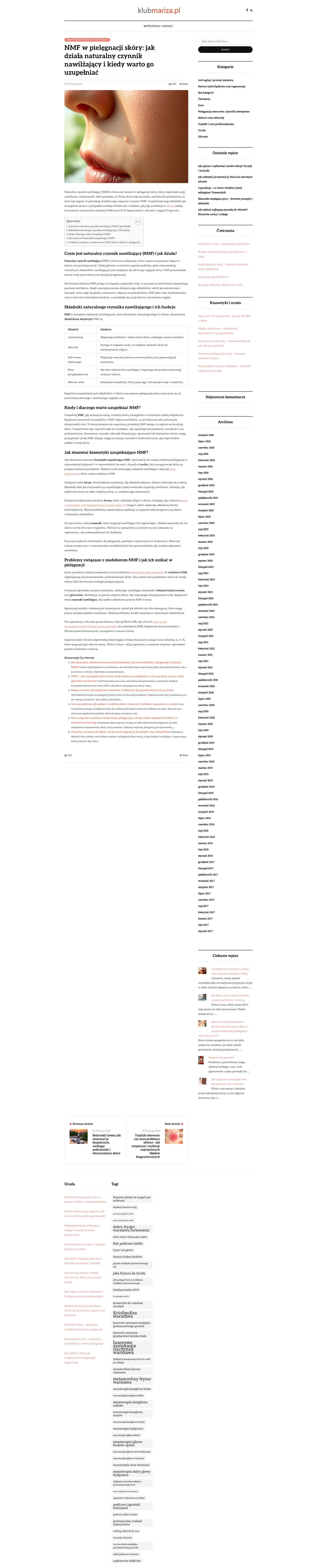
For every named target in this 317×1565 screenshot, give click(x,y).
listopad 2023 (205, 567)
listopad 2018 (205, 793)
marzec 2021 (205, 655)
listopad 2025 (205, 491)
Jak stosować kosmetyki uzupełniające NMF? (92, 238)
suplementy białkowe (127, 1561)
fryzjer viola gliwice (123, 1250)
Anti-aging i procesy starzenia (215, 80)
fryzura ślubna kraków (127, 1257)
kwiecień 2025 (206, 535)
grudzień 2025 (206, 485)
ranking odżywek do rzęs (126, 1531)
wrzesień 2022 (206, 611)
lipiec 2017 (204, 893)
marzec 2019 (205, 768)
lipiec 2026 (204, 441)
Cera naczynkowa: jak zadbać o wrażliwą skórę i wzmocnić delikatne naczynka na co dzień (124, 704)
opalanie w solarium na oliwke (129, 1498)
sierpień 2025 (206, 510)
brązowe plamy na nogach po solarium (132, 1199)
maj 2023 (203, 573)
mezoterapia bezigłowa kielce (132, 1389)
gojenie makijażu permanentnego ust (130, 1265)
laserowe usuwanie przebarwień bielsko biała (129, 1334)
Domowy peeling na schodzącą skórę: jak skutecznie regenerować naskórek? (84, 1310)
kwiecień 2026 (206, 460)
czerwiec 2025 (206, 523)
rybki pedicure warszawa (126, 1554)
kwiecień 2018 (206, 837)
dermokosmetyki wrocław (123, 1214)
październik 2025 (208, 498)
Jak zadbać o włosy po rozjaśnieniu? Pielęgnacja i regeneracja (80, 1358)
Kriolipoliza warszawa (125, 1315)
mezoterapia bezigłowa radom (130, 1404)
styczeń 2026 (205, 479)
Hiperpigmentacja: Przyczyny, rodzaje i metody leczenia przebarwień (82, 1230)
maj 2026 (203, 454)
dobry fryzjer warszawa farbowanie (131, 1229)
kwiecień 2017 (206, 912)
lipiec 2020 (204, 698)
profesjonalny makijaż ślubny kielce (127, 1522)
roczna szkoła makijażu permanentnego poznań (125, 1546)
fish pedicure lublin (128, 1243)
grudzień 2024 (206, 554)
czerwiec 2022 (206, 617)
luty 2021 (203, 661)
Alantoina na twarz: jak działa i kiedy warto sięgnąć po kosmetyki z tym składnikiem (120, 732)
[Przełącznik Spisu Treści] (136, 221)
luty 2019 (203, 774)
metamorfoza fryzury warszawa (127, 1370)
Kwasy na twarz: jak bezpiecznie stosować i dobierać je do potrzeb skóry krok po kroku (122, 690)
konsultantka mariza (121, 1296)
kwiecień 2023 (206, 579)
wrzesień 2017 (206, 881)
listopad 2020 (205, 673)
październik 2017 (208, 874)
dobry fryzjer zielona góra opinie (130, 1237)
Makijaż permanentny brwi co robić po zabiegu (131, 1361)
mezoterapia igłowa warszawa (128, 1458)
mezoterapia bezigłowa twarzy (129, 1422)
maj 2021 (203, 642)
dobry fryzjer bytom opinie (123, 1220)
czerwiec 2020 (206, 705)
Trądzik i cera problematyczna (216, 124)
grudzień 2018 (206, 786)
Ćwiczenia (204, 99)
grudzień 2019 (206, 742)
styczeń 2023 (205, 592)
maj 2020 (203, 711)
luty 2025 (203, 548)
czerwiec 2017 (206, 899)
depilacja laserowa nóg (125, 1207)
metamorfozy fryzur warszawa (132, 1381)
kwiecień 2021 (206, 648)
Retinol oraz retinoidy (211, 117)
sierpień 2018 (206, 811)
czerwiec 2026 (206, 447)
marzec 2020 (205, 724)
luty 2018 (203, 849)
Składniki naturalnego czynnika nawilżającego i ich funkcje (99, 230)
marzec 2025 (205, 541)
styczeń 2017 (205, 931)
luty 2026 (203, 472)
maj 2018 (203, 830)
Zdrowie (203, 136)
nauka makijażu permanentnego (125, 1491)
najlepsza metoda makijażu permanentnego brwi (127, 1483)
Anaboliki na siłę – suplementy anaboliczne (224, 244)
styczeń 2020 (205, 736)
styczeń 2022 (205, 629)
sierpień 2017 (206, 887)
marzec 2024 (205, 560)
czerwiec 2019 (206, 761)
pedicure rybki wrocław (125, 1514)
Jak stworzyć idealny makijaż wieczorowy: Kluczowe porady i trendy (83, 1277)
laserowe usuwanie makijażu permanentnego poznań (131, 1324)
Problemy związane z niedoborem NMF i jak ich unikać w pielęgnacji (104, 242)
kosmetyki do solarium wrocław (128, 1304)
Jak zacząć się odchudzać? (213, 277)
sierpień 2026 (206, 435)
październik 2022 (208, 604)
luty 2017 (203, 925)
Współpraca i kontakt (158, 26)
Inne (201, 105)
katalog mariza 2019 (126, 1290)
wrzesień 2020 (206, 686)
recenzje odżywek (122, 1537)
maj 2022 (203, 623)
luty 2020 (203, 730)
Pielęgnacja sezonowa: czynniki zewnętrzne (224, 111)
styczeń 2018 (205, 855)
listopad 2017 (205, 868)
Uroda (202, 130)
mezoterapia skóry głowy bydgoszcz (131, 1473)
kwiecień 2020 (206, 717)
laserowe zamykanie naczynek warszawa (124, 1347)
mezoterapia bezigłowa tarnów (128, 1413)
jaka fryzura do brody (129, 1273)
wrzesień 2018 (206, 805)
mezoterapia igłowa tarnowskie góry (132, 1451)
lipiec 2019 (204, 755)
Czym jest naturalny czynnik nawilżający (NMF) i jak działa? (100, 226)
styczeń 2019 (205, 780)
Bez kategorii (205, 92)
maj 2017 (203, 906)
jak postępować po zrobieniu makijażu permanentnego (128, 1281)
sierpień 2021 (206, 636)
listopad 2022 (205, 598)
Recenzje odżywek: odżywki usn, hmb (220, 285)
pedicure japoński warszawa (126, 1506)
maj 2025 (203, 529)
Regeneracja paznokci (221, 1057)
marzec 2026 (205, 466)
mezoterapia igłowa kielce (126, 1435)
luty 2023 (203, 585)
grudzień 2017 (206, 862)
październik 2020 (208, 680)
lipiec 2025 (204, 516)
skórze (170, 206)
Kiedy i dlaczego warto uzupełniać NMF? (89, 234)
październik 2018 (208, 799)
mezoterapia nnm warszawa (131, 1465)
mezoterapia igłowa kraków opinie (127, 1443)
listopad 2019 (205, 749)
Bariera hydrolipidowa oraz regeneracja (87, 40)
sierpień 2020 (206, 692)
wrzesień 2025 (206, 504)
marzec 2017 (205, 918)
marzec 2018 (205, 843)
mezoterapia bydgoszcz (128, 1428)
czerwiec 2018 (206, 824)
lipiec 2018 (204, 818)
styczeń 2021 (205, 667)
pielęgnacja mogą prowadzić (147, 572)
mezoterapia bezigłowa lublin (128, 1395)
